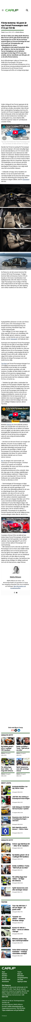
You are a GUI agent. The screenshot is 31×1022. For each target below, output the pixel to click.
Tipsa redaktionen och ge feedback (13, 1010)
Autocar (9, 424)
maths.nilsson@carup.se (15, 1006)
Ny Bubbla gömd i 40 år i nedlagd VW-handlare (7, 748)
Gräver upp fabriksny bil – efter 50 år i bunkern (21, 845)
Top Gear (4, 363)
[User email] (16, 593)
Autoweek (25, 179)
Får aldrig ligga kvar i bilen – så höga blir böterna (7, 769)
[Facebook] (14, 593)
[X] (15, 730)
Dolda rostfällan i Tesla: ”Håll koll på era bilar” (22, 748)
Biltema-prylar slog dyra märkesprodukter (20, 940)
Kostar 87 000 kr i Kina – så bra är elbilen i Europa (20, 929)
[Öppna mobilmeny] (2, 10)
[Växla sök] (27, 10)
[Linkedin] (18, 730)
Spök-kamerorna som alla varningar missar (22, 769)
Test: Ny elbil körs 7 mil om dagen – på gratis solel (19, 907)
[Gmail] (12, 730)
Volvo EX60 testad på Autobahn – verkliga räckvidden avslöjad (20, 951)
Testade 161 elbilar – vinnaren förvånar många (18, 918)
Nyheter (3, 753)
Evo (2, 460)
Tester (2, 32)
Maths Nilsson (20, 32)
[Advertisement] (15, 88)
